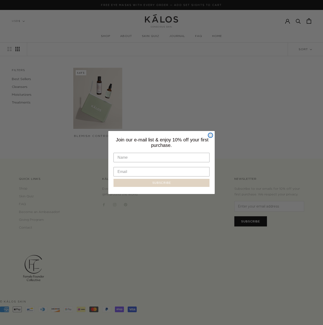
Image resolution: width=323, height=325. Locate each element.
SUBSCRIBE (161, 183)
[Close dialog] (210, 135)
